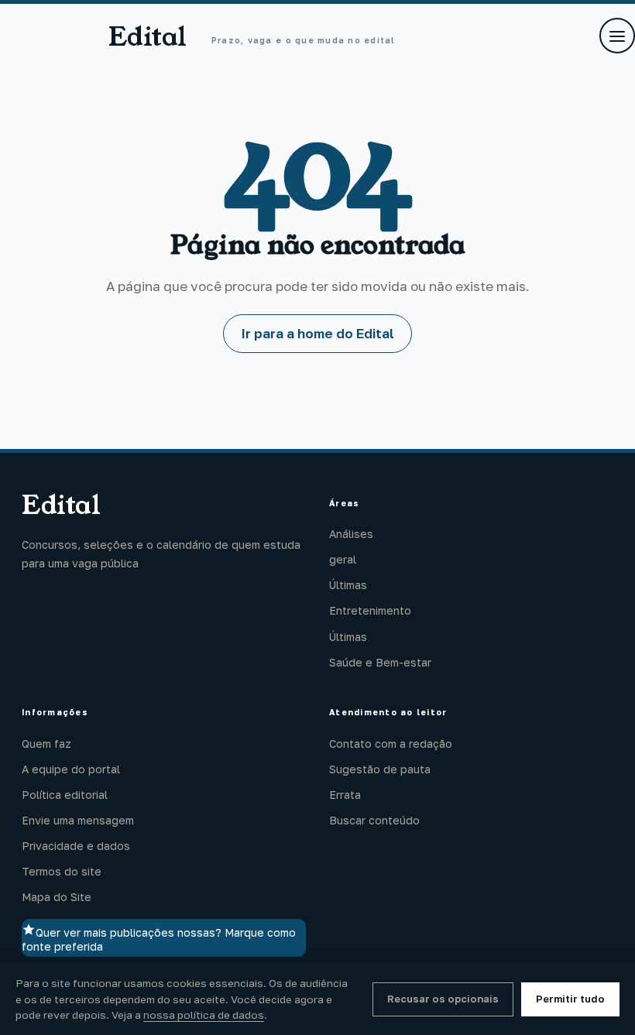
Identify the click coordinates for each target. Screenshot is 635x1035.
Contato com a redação (390, 743)
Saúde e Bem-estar (380, 662)
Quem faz (46, 743)
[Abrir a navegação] (617, 35)
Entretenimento (370, 610)
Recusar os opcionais (443, 998)
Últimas (348, 584)
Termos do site (61, 871)
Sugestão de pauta (380, 769)
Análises (351, 533)
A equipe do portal (71, 769)
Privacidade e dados (76, 845)
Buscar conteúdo (374, 820)
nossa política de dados (203, 1015)
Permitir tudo (570, 998)
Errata (345, 794)
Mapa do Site (56, 896)
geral (342, 559)
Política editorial (65, 794)
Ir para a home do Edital (317, 333)
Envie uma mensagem (78, 820)
